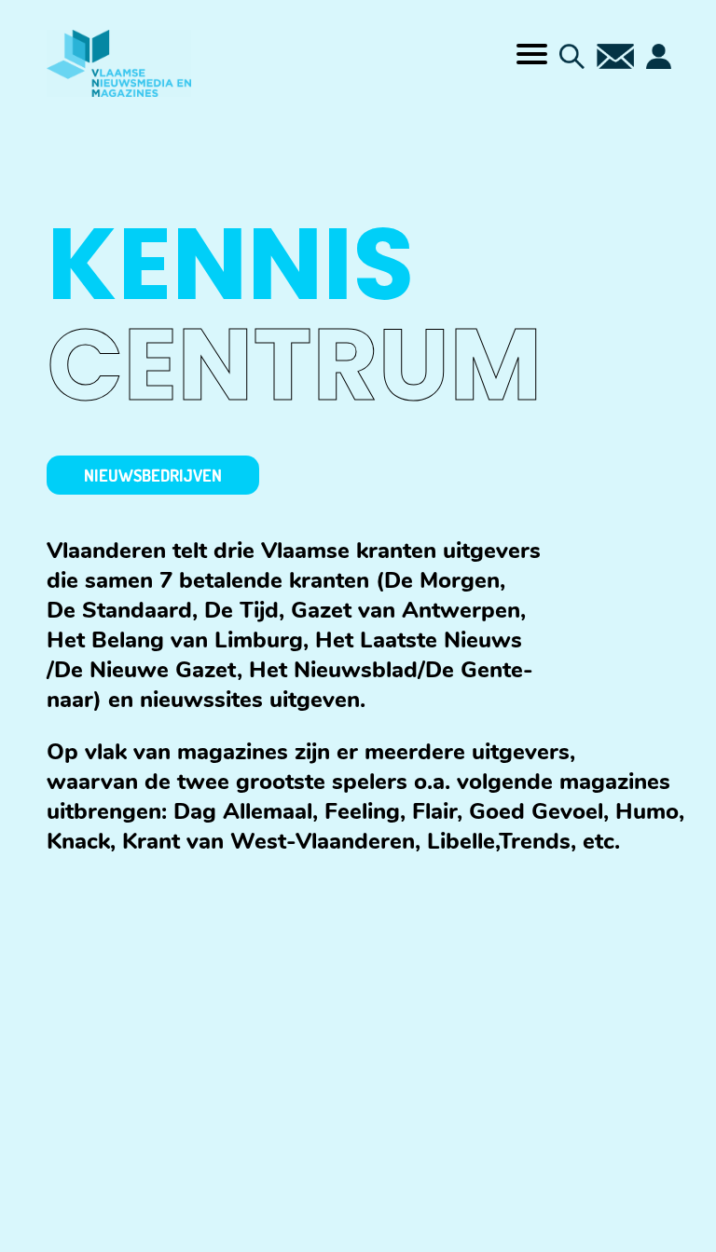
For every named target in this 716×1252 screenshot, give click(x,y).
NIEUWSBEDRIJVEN (153, 475)
